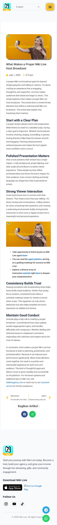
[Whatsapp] (46, 518)
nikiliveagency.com (14, 382)
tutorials (27, 273)
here (25, 255)
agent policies (35, 259)
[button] (50, 7)
